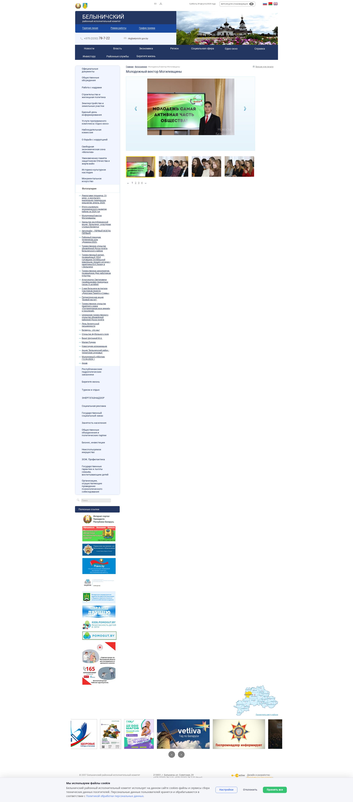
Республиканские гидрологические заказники (92, 372)
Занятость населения (94, 422)
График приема (147, 28)
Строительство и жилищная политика (94, 96)
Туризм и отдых (90, 389)
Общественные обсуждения (90, 79)
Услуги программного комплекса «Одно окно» (95, 122)
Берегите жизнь (91, 381)
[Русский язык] (265, 3)
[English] (275, 3)
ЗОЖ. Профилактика (93, 459)
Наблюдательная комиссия (91, 131)
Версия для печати (264, 67)
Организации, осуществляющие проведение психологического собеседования (92, 486)
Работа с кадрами (92, 87)
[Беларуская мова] (270, 3)
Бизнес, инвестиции (93, 442)
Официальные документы (90, 70)
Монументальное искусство (91, 180)
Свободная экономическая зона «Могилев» (93, 149)
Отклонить (250, 789)
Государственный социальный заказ (92, 414)
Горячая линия (90, 28)
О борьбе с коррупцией (95, 139)
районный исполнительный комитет (103, 18)
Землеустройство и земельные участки (93, 104)
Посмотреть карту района (267, 715)
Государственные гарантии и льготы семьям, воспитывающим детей (95, 470)
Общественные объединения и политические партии (94, 432)
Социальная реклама (94, 406)
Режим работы (118, 28)
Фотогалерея (89, 188)
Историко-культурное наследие (94, 171)
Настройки (226, 789)
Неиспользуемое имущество (91, 451)
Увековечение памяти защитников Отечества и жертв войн (96, 161)
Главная (129, 67)
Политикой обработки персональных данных (114, 796)
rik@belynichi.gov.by (138, 38)
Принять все (275, 789)
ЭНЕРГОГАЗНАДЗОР (93, 398)
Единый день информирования (92, 113)
